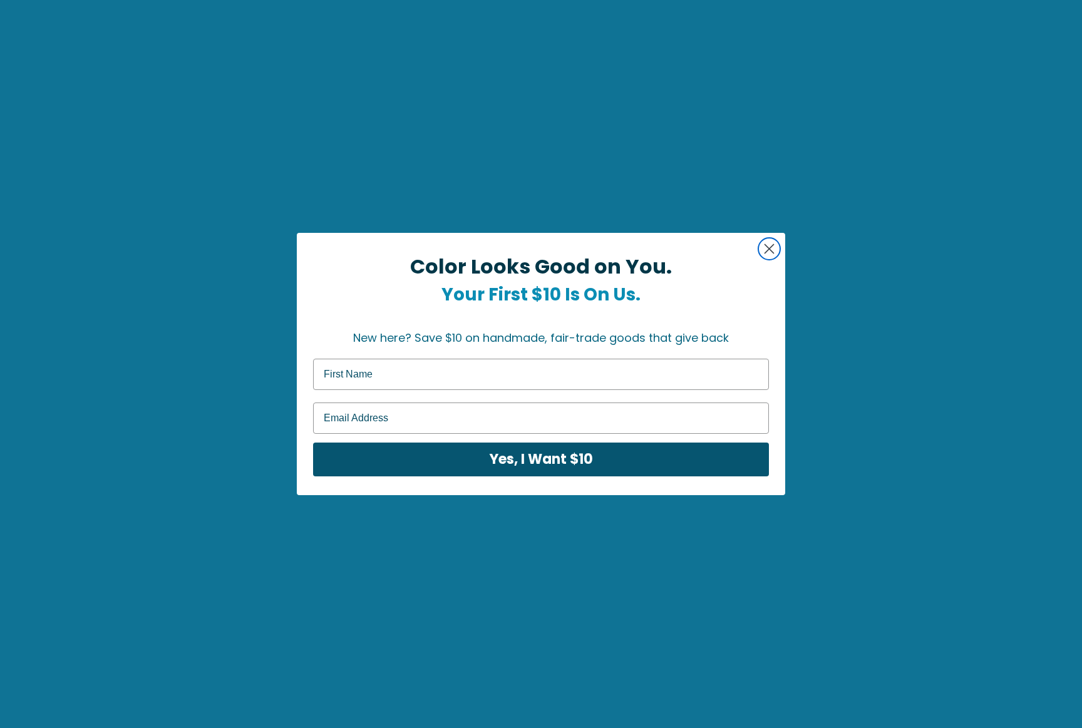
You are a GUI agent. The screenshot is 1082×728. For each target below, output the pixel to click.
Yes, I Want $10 (541, 459)
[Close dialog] (769, 249)
